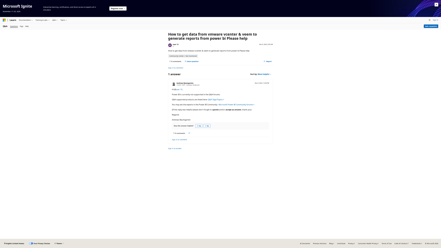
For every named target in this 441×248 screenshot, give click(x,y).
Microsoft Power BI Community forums (236, 104)
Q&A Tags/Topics (215, 99)
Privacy (350, 243)
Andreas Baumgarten (185, 83)
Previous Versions (320, 243)
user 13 (175, 44)
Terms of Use (387, 243)
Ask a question (431, 26)
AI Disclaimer (305, 243)
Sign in (435, 20)
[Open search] (429, 20)
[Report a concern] (189, 133)
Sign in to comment (175, 68)
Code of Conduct (400, 243)
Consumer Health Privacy (367, 243)
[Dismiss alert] (436, 4)
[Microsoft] (4, 20)
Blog (331, 243)
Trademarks (416, 243)
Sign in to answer (175, 148)
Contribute (341, 243)
